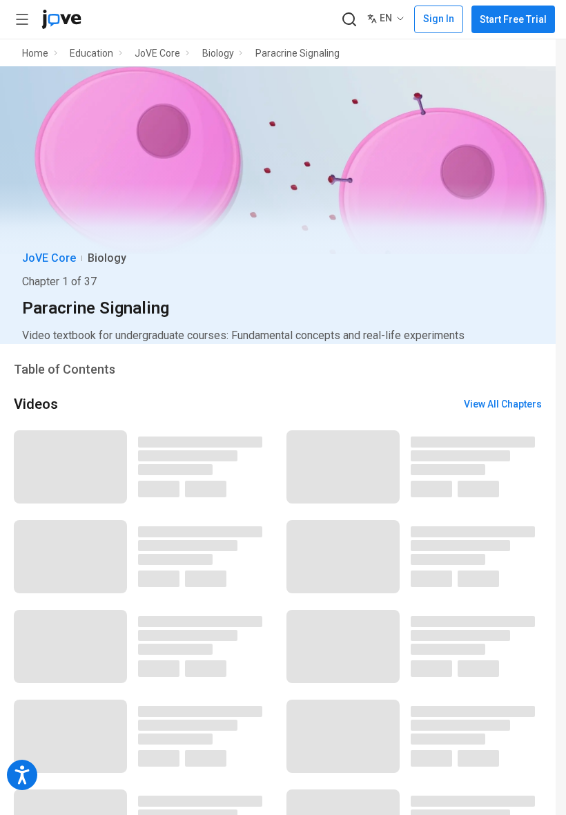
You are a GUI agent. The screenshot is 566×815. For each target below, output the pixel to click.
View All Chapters (503, 404)
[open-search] (349, 20)
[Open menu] (22, 19)
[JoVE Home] (61, 19)
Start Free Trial (513, 19)
